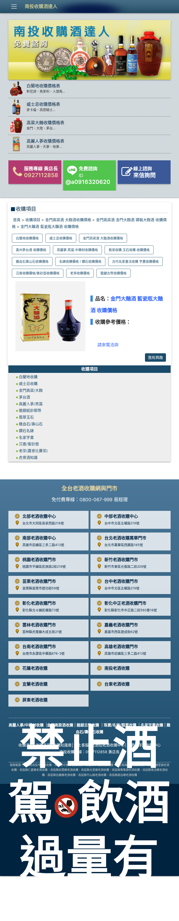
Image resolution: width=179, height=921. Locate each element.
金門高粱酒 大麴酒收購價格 (68, 219)
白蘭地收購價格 (27, 238)
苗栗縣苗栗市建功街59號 (40, 588)
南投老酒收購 (117, 668)
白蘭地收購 (28, 377)
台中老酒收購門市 (121, 581)
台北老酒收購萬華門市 (125, 538)
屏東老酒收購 (35, 700)
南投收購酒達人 (41, 6)
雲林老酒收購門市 (39, 624)
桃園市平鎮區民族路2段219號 (44, 566)
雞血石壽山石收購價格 (32, 261)
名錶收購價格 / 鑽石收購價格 (80, 261)
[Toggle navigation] (14, 6)
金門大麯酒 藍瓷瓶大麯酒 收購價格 (50, 226)
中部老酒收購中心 (121, 516)
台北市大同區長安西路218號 (43, 523)
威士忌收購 (28, 383)
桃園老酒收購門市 (39, 559)
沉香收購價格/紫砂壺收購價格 (37, 273)
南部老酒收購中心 (39, 538)
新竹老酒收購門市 (121, 559)
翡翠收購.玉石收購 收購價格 (129, 250)
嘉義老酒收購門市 (121, 624)
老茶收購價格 (80, 273)
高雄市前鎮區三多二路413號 (43, 545)
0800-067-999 (95, 499)
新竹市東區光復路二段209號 (125, 566)
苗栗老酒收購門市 (39, 581)
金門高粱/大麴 (31, 390)
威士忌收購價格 (60, 238)
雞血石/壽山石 (31, 424)
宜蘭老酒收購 (35, 684)
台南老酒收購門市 (39, 646)
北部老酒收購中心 (39, 516)
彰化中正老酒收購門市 (125, 603)
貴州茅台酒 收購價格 (31, 250)
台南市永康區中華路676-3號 (43, 653)
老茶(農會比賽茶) (33, 450)
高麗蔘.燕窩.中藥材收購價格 (77, 250)
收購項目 (32, 219)
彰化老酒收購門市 (39, 603)
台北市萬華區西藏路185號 (123, 545)
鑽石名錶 (26, 430)
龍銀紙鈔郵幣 (30, 410)
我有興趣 (155, 357)
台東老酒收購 (117, 684)
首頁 (17, 219)
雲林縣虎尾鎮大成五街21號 (42, 632)
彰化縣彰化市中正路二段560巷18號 (130, 610)
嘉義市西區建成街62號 (121, 632)
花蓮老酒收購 (35, 668)
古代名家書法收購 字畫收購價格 (135, 261)
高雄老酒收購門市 (121, 646)
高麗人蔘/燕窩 (31, 404)
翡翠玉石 (26, 417)
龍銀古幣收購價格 (113, 273)
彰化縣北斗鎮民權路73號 (40, 610)
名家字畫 (26, 437)
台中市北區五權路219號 (121, 523)
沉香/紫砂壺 (29, 444)
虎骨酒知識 (28, 457)
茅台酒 (24, 397)
